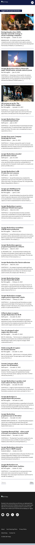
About (3, 529)
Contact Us (12, 533)
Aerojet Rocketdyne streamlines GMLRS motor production (12, 228)
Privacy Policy (23, 529)
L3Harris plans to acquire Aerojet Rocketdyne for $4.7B (11, 314)
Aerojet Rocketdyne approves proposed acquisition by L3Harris (12, 246)
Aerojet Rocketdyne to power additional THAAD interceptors (12, 207)
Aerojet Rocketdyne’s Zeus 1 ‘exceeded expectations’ (10, 120)
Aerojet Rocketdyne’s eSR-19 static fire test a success (10, 172)
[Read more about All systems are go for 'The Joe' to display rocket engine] (17, 93)
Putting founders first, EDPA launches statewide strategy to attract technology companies (11, 33)
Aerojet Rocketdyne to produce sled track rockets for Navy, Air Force (13, 381)
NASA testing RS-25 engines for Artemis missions (10, 348)
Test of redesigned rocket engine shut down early (10, 331)
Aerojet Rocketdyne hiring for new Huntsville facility (10, 279)
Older (31, 482)
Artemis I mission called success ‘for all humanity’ (9, 364)
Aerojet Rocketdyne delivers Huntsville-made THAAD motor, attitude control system (16, 69)
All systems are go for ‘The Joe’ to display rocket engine (11, 104)
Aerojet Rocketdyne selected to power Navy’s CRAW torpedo (12, 448)
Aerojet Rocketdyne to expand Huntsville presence (11, 397)
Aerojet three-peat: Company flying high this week (11, 137)
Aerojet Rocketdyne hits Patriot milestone (15, 262)
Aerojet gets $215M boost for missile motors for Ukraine (11, 189)
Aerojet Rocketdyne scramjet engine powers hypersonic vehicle (13, 296)
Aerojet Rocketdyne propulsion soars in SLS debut (11, 415)
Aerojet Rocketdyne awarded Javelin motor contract (11, 154)
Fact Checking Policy (12, 529)
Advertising (4, 533)
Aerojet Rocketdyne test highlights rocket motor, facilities (12, 465)
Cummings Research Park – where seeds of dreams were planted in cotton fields (15, 432)
